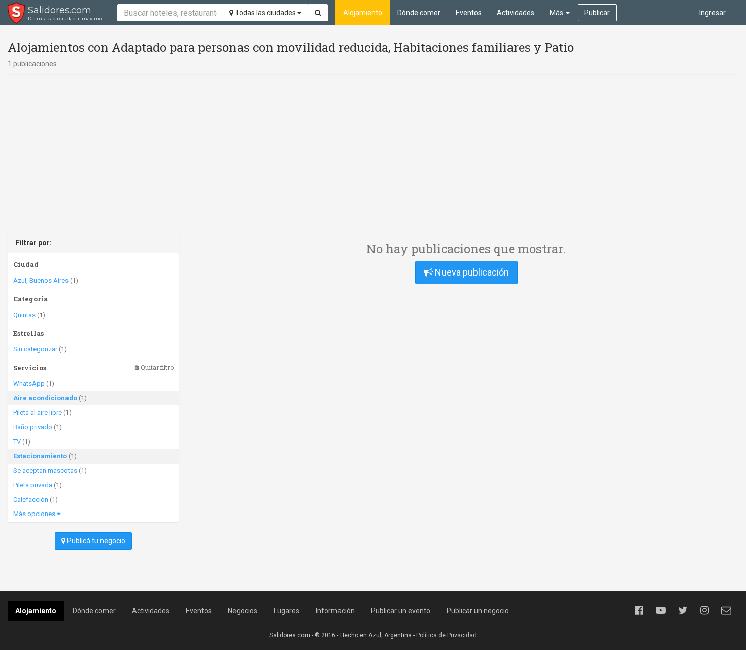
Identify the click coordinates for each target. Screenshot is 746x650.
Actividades (515, 13)
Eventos (469, 13)
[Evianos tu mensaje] (726, 610)
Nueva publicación (471, 272)
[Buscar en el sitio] (318, 12)
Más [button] (557, 13)
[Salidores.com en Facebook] (639, 610)
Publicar (597, 13)
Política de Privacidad (446, 635)
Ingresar (712, 13)
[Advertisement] (373, 153)
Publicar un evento (400, 611)
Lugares (286, 611)
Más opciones (35, 514)
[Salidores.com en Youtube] (660, 610)
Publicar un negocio (478, 611)
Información (335, 611)
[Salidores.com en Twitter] (682, 610)
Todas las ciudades (265, 13)
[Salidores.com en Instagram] (704, 610)
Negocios (242, 611)
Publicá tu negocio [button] (95, 541)
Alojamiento (362, 13)
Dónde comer (418, 13)
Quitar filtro (156, 367)
